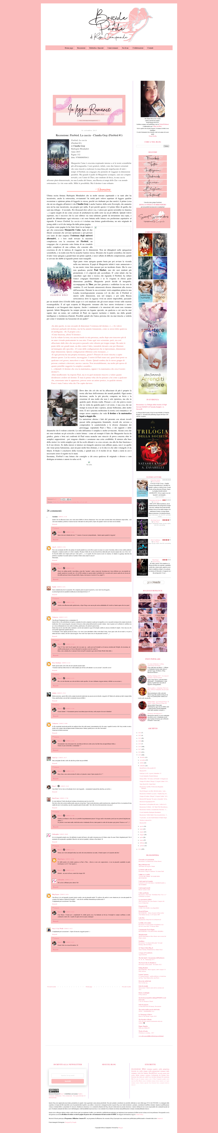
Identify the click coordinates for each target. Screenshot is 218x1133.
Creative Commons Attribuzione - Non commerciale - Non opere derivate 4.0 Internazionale (67, 1096)
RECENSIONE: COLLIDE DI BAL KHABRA (151, 931)
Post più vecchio (126, 987)
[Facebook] (153, 160)
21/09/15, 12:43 (64, 786)
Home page (69, 48)
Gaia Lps (55, 758)
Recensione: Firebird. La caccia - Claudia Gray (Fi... (154, 793)
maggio (142, 834)
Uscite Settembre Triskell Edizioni (149, 776)
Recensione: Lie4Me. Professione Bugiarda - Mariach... (152, 787)
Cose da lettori (152, 1077)
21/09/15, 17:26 (64, 798)
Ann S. (54, 547)
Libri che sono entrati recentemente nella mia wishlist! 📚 (150, 1022)
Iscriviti (68, 1081)
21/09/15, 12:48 (70, 708)
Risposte (56, 528)
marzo (142, 840)
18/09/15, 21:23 (66, 663)
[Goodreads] (153, 179)
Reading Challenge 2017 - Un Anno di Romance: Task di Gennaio (158, 676)
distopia (159, 1077)
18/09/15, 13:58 (61, 547)
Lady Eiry (142, 918)
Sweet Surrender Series (154, 1083)
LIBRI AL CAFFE (144, 875)
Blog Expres (61, 859)
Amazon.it (160, 1118)
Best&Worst (153, 1073)
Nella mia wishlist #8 (144, 1028)
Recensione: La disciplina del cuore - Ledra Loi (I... (153, 804)
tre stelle (85, 502)
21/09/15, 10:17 (62, 757)
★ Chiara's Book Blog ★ (146, 948)
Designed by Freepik (70, 1122)
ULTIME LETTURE (153, 477)
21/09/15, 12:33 (70, 678)
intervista (133, 1081)
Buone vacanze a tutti (144, 889)
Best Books (139, 1081)
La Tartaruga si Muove (145, 1014)
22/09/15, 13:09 (70, 815)
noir (134, 1085)
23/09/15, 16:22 (70, 912)
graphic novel (165, 1079)
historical (133, 1077)
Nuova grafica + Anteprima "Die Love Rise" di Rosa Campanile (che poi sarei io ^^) (158, 689)
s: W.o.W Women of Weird (146, 1001)
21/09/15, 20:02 (63, 834)
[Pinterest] (153, 197)
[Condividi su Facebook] (68, 499)
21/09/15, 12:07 (70, 568)
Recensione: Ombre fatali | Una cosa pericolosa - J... (154, 815)
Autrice (142, 1083)
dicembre (142, 757)
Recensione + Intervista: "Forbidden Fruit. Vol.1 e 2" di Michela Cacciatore (152, 895)
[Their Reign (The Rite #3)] (142, 575)
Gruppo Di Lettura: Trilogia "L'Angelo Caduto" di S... (154, 781)
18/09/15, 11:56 (62, 516)
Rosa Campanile (156, 481)
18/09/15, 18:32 (63, 617)
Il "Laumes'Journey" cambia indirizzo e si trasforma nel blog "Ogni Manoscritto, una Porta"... (152, 977)
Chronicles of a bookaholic (146, 860)
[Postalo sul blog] (64, 499)
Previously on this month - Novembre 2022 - (150, 964)
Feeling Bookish (143, 968)
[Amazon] (153, 185)
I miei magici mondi (144, 888)
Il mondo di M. (143, 906)
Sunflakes (141, 941)
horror (157, 1081)
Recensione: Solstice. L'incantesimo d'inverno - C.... (153, 809)
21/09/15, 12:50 (70, 741)
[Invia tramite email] (62, 499)
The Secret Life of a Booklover (147, 963)
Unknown (55, 617)
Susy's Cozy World (57, 928)
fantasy (146, 1073)
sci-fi (81, 502)
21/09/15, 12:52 (70, 771)
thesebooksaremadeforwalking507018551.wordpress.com (152, 999)
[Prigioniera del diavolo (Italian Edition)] (142, 516)
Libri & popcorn (143, 1005)
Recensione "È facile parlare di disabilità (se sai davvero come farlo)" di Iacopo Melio (151, 925)
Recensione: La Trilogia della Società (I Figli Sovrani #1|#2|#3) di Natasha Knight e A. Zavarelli (151, 406)
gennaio (142, 845)
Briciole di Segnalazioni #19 (147, 801)
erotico (133, 1075)
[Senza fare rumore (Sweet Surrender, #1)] (142, 496)
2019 (139, 744)
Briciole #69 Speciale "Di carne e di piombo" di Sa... (154, 799)
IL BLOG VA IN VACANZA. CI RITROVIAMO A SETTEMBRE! (152, 883)
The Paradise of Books (145, 1019)
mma (132, 1085)
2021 (139, 738)
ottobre (142, 763)
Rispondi (54, 524)
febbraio (142, 843)
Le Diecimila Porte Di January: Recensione (150, 1006)
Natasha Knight (156, 561)
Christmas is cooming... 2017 (146, 1033)
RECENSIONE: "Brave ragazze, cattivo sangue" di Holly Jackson (152, 970)
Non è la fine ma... (143, 983)
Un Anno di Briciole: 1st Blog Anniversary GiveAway (156, 664)
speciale (146, 1083)
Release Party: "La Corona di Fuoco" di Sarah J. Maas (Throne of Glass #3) (158, 702)
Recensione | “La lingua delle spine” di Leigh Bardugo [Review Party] (150, 943)
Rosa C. (60, 532)
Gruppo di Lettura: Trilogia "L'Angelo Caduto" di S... (154, 796)
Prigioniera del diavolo (155, 500)
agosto (142, 826)
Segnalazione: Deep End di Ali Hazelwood (150, 919)
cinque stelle (147, 1071)
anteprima (166, 1069)
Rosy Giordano (56, 663)
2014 (139, 849)
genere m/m (166, 1073)
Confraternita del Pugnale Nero (160, 1075)
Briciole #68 (143, 823)
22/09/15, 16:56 (69, 859)
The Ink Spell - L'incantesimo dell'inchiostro (151, 958)
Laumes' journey (144, 974)
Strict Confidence (155, 540)
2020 (139, 741)
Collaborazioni (138, 48)
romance (149, 1069)
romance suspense (145, 1075)
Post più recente (51, 987)
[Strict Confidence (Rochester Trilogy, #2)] (142, 555)
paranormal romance (159, 1071)
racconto (160, 1073)
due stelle (139, 1077)
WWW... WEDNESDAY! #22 (146, 1011)
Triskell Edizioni (164, 124)
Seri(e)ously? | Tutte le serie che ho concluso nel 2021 (151, 988)
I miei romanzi (113, 48)
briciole (133, 1071)
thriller (137, 1075)
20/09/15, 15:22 (61, 693)
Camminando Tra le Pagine (147, 930)
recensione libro (75, 502)
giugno (142, 832)
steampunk (162, 1083)
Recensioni (81, 48)
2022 (139, 735)
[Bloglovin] (153, 191)
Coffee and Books (144, 893)
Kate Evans (55, 798)
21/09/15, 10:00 (63, 723)
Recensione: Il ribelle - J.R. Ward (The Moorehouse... (154, 807)
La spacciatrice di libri (145, 899)
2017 (139, 749)
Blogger (120, 1127)
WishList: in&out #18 (145, 820)
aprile (141, 837)
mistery (161, 1081)
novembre (143, 760)
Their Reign (155, 560)
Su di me (125, 48)
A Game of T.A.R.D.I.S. (145, 953)
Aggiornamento (143, 954)
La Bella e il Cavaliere (145, 923)
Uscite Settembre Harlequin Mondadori (150, 812)
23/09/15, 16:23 (70, 942)
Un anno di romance (139, 1079)
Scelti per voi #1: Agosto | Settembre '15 (150, 773)
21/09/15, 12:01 (70, 532)
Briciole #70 (143, 771)
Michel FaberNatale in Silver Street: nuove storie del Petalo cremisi (152, 937)
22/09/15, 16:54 (64, 894)
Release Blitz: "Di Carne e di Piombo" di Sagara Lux (154, 779)
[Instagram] (153, 172)
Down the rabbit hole (145, 981)
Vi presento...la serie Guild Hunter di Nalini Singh (153, 817)
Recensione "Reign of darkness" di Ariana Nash (151, 871)
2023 (139, 732)
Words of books (143, 1031)
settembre (142, 765)
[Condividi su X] (66, 499)
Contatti (150, 48)
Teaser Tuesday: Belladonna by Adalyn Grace (151, 949)
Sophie (54, 587)
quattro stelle (157, 1069)
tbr (162, 1077)
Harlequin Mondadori (65, 502)
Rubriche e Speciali (96, 48)
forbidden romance (151, 1081)
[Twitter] (153, 166)
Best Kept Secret (155, 520)
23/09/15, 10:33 (68, 928)
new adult (145, 1077)
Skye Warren (156, 522)
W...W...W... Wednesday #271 (147, 959)
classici (144, 1081)
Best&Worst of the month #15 (148, 768)
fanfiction (167, 1083)
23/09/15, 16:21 (70, 870)
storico (137, 1083)
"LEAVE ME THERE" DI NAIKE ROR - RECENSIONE (149, 877)
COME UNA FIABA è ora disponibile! (149, 908)
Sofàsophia (55, 834)
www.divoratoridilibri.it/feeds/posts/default (151, 1036)
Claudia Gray (56, 502)
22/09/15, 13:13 (70, 850)
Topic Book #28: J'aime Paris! (148, 784)
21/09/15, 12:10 (70, 644)
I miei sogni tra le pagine (146, 881)
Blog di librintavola (144, 865)
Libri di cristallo (143, 986)
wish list (140, 1073)
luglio (141, 829)
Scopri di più (152, 136)
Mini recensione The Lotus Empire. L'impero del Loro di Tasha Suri (151, 902)
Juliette (54, 693)
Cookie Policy (139, 1114)
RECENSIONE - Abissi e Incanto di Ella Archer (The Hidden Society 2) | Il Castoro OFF (151, 914)
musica (147, 1079)
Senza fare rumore (155, 480)
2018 (139, 746)
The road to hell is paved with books (149, 1009)
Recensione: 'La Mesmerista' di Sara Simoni (150, 861)
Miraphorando (143, 935)
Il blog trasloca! (143, 994)
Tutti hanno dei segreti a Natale (147, 866)
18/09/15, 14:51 (61, 587)
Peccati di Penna (143, 911)
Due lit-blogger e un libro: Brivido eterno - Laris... (153, 791)
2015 (139, 755)
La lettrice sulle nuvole (145, 870)
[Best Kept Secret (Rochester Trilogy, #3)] (142, 535)
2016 (139, 752)
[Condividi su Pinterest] (70, 499)
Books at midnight (144, 993)
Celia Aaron (156, 502)
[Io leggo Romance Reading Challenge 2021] (89, 125)
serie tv (151, 1079)
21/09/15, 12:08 (70, 602)
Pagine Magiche (143, 1026)
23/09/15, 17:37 (69, 879)
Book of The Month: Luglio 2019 (148, 1016)
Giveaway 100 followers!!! (155, 713)
